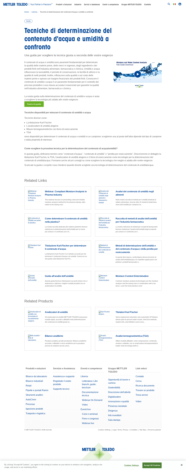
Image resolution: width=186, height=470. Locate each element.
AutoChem (31, 399)
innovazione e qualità (118, 401)
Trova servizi (142, 395)
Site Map (142, 430)
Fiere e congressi (90, 418)
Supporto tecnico (61, 389)
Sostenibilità (114, 387)
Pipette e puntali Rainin (37, 390)
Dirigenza (113, 411)
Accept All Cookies (152, 465)
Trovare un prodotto (145, 390)
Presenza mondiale (117, 406)
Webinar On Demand (92, 400)
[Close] (182, 465)
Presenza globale (154, 430)
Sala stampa (114, 420)
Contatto (147, 4)
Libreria (34, 12)
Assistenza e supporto (63, 376)
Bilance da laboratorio (36, 376)
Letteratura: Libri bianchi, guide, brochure (90, 384)
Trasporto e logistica (35, 413)
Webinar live (88, 423)
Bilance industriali (34, 381)
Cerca (138, 381)
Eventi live (86, 409)
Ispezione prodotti (34, 409)
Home (26, 12)
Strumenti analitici (34, 395)
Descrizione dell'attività (119, 392)
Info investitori (114, 415)
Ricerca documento (145, 385)
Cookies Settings (104, 430)
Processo (30, 404)
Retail (28, 385)
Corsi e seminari (90, 414)
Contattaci (134, 430)
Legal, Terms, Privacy (120, 430)
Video (85, 405)
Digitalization (114, 397)
